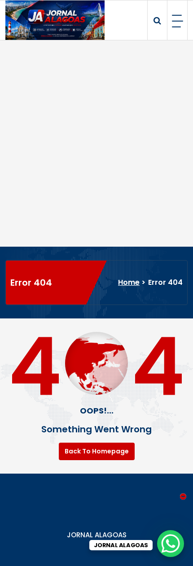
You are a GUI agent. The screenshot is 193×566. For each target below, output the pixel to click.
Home (129, 282)
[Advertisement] (96, 143)
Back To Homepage (97, 451)
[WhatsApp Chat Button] (170, 543)
